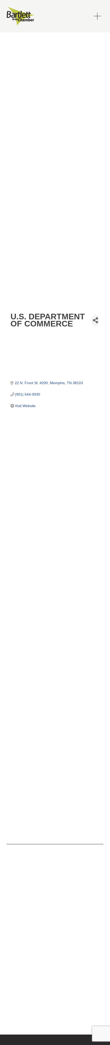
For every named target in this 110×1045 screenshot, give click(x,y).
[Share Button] (95, 320)
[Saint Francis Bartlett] (19, 875)
